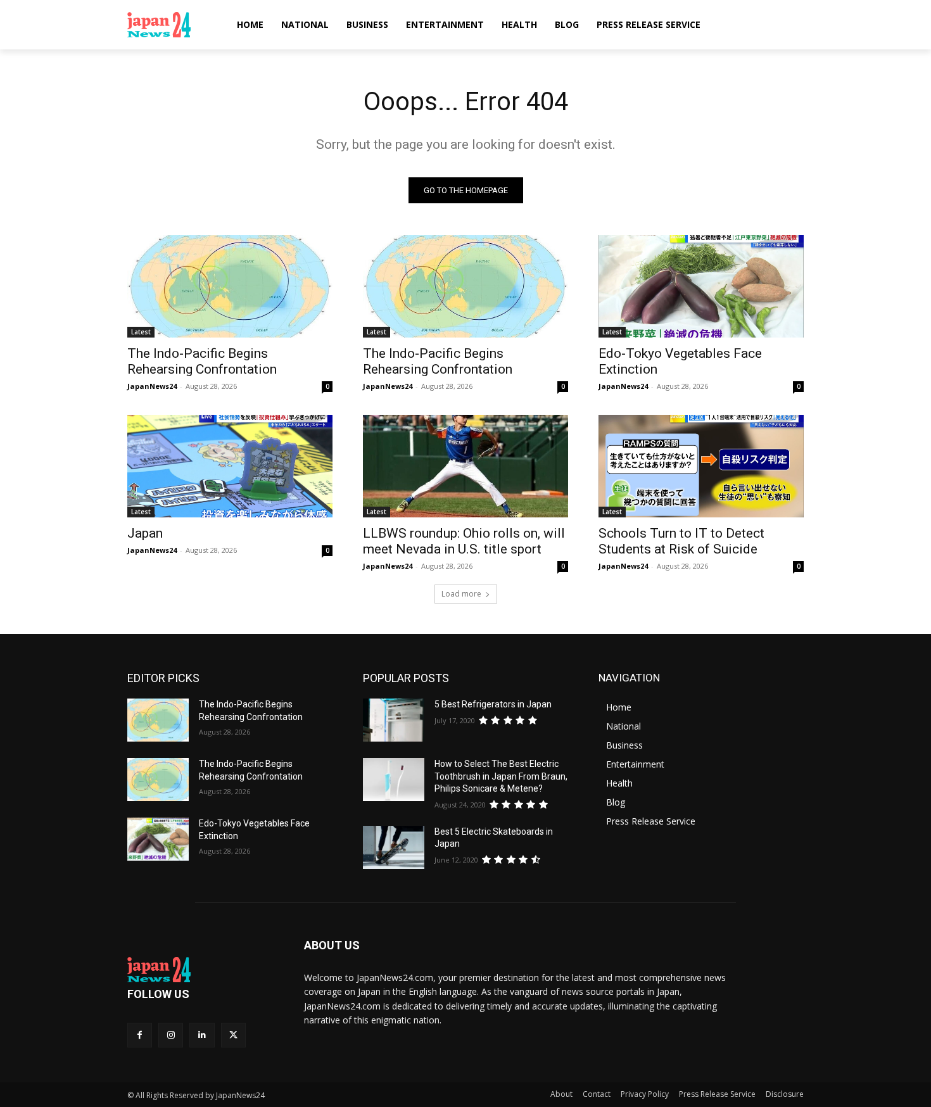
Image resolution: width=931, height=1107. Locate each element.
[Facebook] (139, 1035)
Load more (461, 593)
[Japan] (229, 466)
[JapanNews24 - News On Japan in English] (171, 24)
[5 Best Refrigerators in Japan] (393, 720)
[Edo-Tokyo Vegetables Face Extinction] (701, 286)
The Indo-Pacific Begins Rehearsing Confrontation (202, 361)
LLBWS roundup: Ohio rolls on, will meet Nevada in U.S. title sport (464, 541)
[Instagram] (170, 1035)
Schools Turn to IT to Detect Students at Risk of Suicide (681, 541)
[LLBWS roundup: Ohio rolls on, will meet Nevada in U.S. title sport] (465, 466)
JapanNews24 (152, 386)
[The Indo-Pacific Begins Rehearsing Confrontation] (229, 286)
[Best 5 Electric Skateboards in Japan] (393, 847)
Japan (145, 533)
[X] (233, 1035)
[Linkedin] (201, 1035)
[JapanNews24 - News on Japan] (200, 969)
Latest (141, 331)
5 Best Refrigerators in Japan (493, 704)
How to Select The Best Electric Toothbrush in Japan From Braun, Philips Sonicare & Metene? (500, 776)
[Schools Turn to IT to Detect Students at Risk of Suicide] (701, 466)
